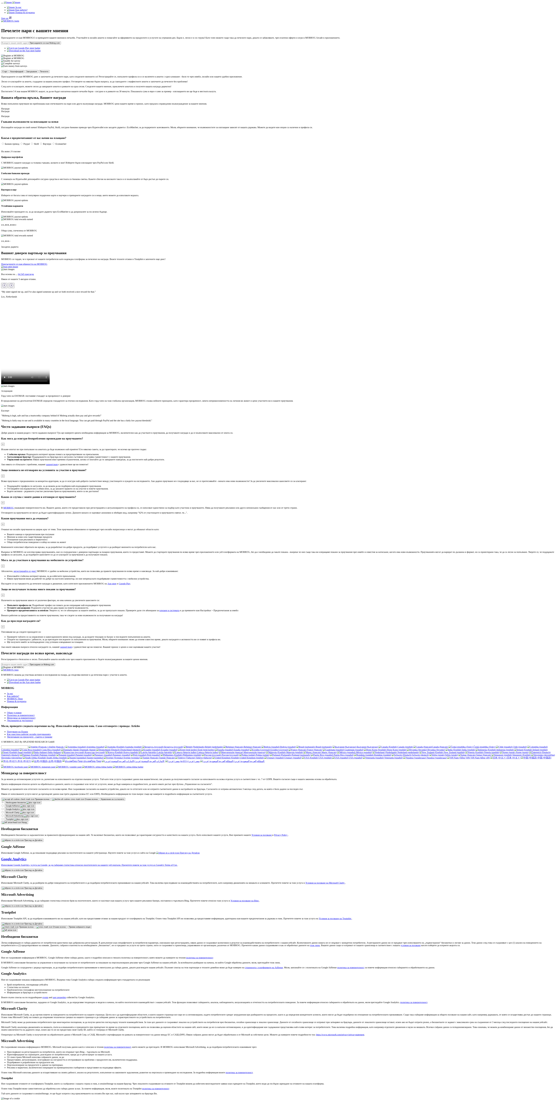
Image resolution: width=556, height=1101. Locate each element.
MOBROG (8, 508)
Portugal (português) (300, 755)
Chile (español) (519, 747)
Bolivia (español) (288, 747)
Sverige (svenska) (131, 758)
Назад (24, 822)
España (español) (241, 750)
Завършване (31, 71)
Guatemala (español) (353, 750)
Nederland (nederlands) (408, 752)
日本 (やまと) (513, 758)
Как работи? (13, 696)
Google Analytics (13, 809)
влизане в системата (169, 610)
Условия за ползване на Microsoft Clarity (325, 883)
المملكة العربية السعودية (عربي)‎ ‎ (249, 761)
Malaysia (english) (295, 752)
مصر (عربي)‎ (193, 761)
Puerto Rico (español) (343, 755)
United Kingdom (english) (251, 758)
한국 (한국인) (24, 761)
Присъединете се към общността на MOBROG (24, 264)
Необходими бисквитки (16, 802)
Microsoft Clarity (13, 812)
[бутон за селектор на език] (2, 765)
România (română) (382, 755)
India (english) (468, 750)
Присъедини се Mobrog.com (42, 664)
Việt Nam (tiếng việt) (480, 758)
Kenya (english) (131, 752)
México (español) (363, 752)
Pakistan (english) (47, 755)
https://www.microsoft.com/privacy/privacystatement (340, 1034)
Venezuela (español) (393, 758)
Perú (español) (153, 755)
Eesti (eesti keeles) (206, 750)
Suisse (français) (483, 755)
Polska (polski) (262, 755)
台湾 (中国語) (55, 761)
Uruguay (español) (292, 758)
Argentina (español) (95, 747)
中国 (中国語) (544, 758)
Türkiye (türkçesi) (203, 758)
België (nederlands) (213, 747)
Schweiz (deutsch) (420, 755)
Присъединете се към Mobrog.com (45, 43)
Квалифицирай (16, 71)
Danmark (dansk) (87, 750)
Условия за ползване (262, 835)
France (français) (314, 750)
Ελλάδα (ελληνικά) (279, 750)
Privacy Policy (281, 835)
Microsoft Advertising (15, 816)
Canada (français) (440, 747)
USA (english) (325, 758)
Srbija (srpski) (451, 755)
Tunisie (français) (166, 758)
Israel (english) (24, 752)
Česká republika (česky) (484, 747)
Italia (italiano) (54, 752)
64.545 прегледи (26, 274)
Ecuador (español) (169, 750)
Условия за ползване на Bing (245, 900)
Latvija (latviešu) (164, 752)
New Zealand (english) (454, 752)
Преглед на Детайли (33, 840)
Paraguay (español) (121, 755)
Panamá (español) (83, 755)
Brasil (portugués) (323, 747)
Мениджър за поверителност (21, 718)
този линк (315, 945)
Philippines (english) (191, 755)
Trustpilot (10, 819)
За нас (10, 693)
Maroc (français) (329, 752)
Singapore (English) (521, 755)
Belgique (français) (252, 747)
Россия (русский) (230, 755)
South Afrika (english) (56, 758)
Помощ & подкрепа (16, 701)
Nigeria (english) (491, 752)
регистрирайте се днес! (25, 571)
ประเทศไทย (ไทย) (92, 761)
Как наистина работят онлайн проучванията (29, 734)
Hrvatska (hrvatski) (436, 750)
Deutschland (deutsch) (130, 750)
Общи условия (14, 712)
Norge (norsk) (522, 752)
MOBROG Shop (15, 699)
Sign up (4, 18)
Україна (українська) (436, 758)
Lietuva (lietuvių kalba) (207, 752)
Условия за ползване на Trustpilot (335, 918)
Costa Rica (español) (51, 750)
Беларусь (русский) (173, 747)
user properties (59, 997)
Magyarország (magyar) (254, 752)
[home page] (12, 2)
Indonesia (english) (505, 750)
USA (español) (355, 758)
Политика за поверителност (21, 715)
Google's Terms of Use (167, 865)
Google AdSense (13, 806)
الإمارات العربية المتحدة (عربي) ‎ (149, 761)
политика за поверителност (199, 957)
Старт (4, 71)
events (45, 997)
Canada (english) (405, 747)
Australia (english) (133, 747)
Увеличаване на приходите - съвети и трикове (29, 737)
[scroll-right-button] (11, 285)
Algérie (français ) (56, 747)
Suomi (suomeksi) (95, 758)
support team (52, 464)
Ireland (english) (540, 750)
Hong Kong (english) (396, 750)
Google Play (124, 583)
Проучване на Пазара (17, 731)
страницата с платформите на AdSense (264, 967)
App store (111, 583)
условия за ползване (411, 945)
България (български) (367, 747)
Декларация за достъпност (20, 720)
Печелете (44, 71)
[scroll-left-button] (4, 285)
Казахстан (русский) (94, 752)
